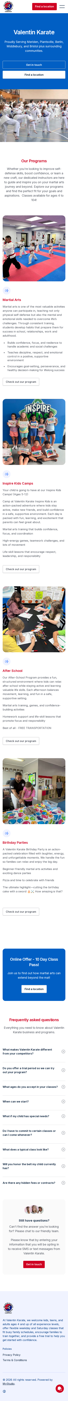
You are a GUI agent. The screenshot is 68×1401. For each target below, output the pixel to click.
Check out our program (21, 381)
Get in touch (34, 64)
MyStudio (9, 1383)
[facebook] (4, 1391)
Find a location (44, 6)
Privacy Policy (11, 1354)
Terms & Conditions (15, 1360)
